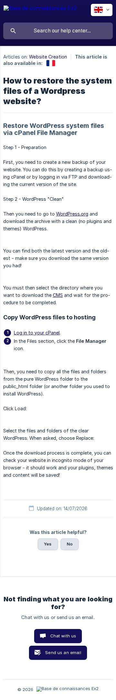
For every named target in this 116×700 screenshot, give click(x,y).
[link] (50, 63)
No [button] (69, 543)
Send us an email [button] (63, 652)
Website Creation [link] (48, 56)
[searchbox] (58, 30)
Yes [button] (48, 543)
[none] (40, 11)
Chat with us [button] (63, 635)
